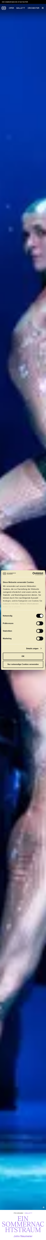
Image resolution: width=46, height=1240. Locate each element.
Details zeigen (32, 648)
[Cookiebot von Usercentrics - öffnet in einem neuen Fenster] (32, 573)
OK (23, 656)
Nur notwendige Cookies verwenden (23, 664)
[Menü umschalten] (43, 8)
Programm (18, 1213)
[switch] (39, 623)
